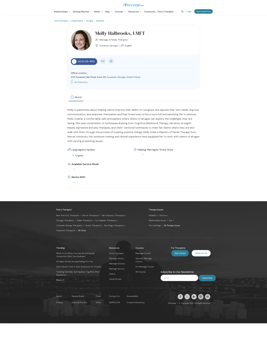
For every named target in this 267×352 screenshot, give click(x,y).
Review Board (78, 296)
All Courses (141, 272)
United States (133, 77)
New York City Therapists (67, 215)
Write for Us (201, 253)
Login (188, 11)
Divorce (163, 215)
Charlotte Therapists (65, 230)
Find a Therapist (64, 209)
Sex (170, 220)
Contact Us (114, 296)
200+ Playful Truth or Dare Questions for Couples (79, 266)
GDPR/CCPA (114, 302)
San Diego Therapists (114, 225)
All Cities (82, 230)
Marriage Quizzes (117, 263)
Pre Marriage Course (145, 266)
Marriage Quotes (116, 268)
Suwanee (104, 45)
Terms (98, 302)
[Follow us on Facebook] (180, 296)
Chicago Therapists (65, 220)
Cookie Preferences (136, 302)
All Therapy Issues (172, 225)
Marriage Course (143, 253)
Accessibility (132, 296)
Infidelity (153, 215)
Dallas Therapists (84, 220)
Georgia (114, 45)
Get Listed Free (203, 11)
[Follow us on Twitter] (187, 296)
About (78, 97)
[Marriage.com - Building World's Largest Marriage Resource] (133, 5)
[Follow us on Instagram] (200, 296)
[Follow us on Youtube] (194, 296)
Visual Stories (115, 279)
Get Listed (180, 253)
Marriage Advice (116, 258)
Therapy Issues (156, 209)
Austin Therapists (93, 225)
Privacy (59, 302)
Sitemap (172, 303)
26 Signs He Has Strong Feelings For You (74, 261)
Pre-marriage (155, 225)
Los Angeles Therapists (105, 220)
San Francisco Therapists (113, 215)
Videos (112, 274)
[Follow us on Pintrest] (207, 296)
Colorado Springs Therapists (69, 225)
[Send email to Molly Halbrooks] (103, 63)
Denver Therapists (90, 215)
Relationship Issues (157, 220)
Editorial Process (79, 302)
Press (98, 296)
